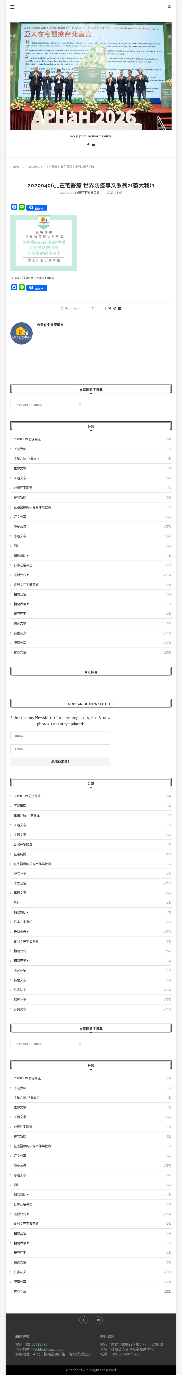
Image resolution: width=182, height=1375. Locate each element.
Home (14, 166)
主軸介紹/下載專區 (92, 458)
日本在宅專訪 (92, 565)
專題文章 (92, 536)
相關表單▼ (92, 604)
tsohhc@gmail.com (48, 1349)
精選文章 (92, 623)
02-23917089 (36, 1344)
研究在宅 (92, 613)
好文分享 (92, 516)
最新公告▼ (92, 575)
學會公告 (92, 526)
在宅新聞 (92, 497)
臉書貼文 (92, 633)
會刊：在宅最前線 (92, 584)
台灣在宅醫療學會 (87, 192)
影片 (92, 546)
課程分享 (92, 642)
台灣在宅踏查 (92, 487)
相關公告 (92, 594)
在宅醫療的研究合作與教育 (92, 507)
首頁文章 (92, 652)
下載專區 (92, 449)
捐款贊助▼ (92, 555)
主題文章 (92, 468)
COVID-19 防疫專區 (92, 439)
